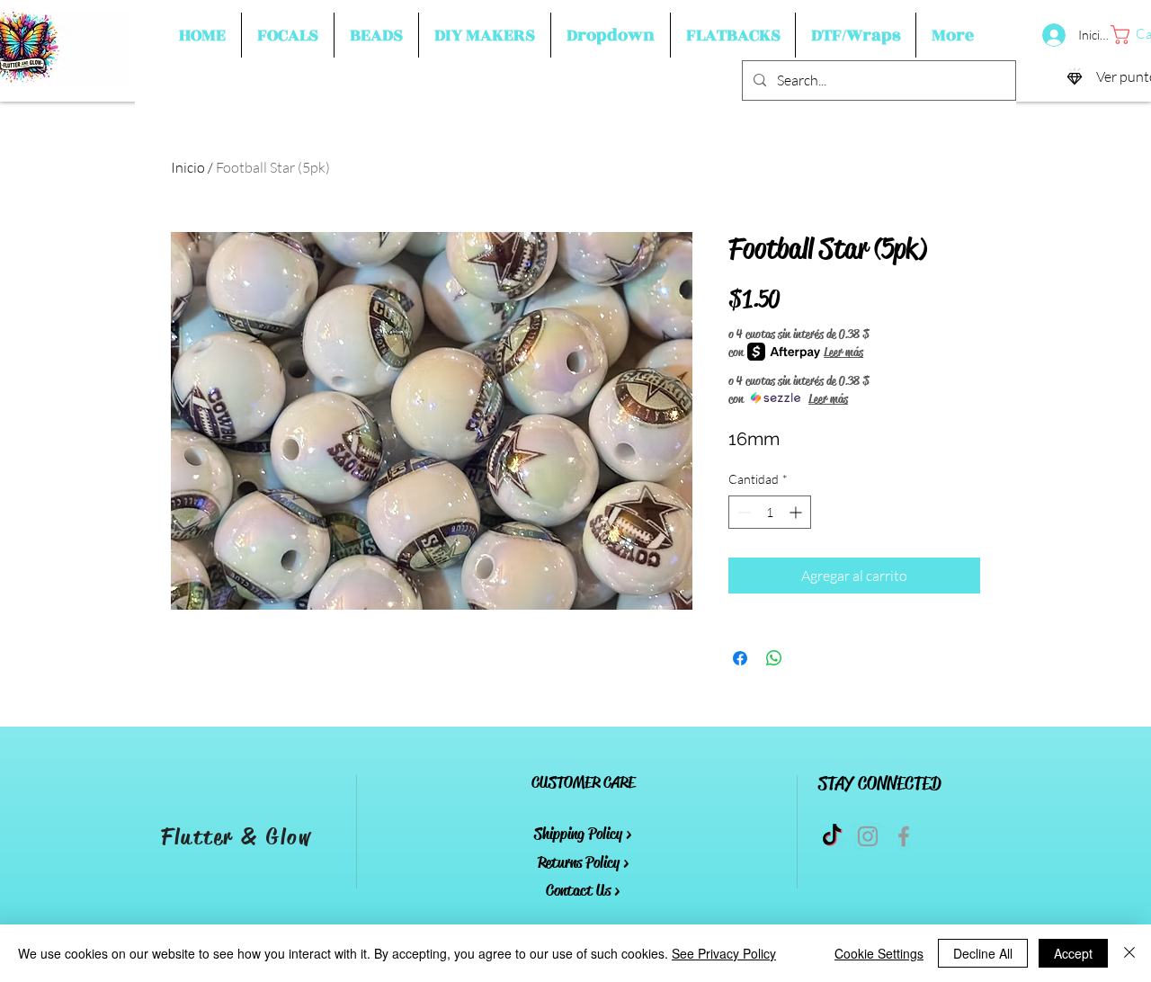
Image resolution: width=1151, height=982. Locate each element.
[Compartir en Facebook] (740, 658)
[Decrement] (742, 512)
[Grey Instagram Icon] (867, 836)
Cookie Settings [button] (878, 953)
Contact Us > (583, 890)
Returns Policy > (583, 862)
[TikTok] (831, 836)
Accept (1073, 953)
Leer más (843, 352)
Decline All (983, 953)
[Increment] (797, 512)
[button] (288, 35)
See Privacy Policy (724, 953)
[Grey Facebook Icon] (903, 836)
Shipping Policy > (582, 834)
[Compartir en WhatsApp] (774, 658)
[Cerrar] (1129, 953)
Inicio (188, 167)
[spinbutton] (770, 512)
